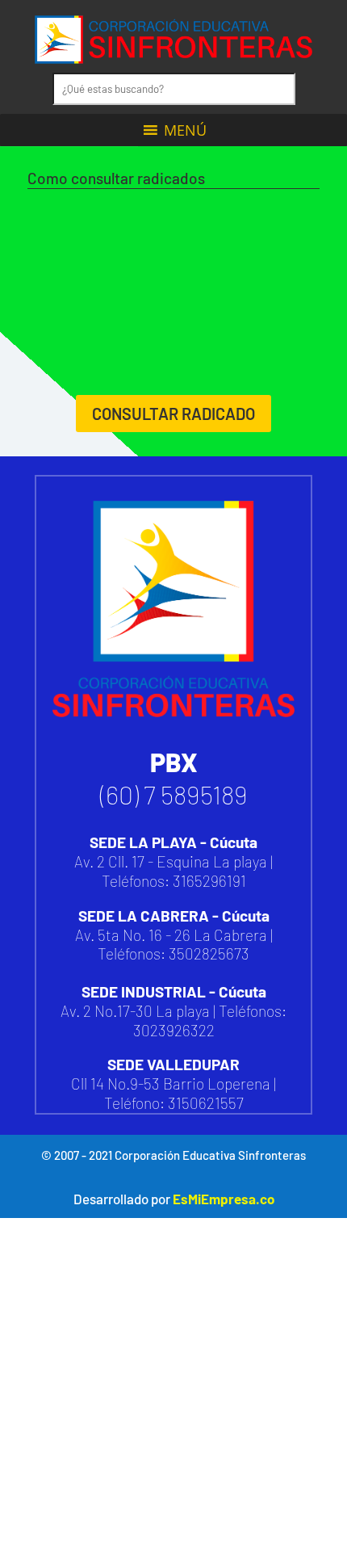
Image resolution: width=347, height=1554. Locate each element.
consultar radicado (173, 413)
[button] (185, 130)
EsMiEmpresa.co (223, 1199)
